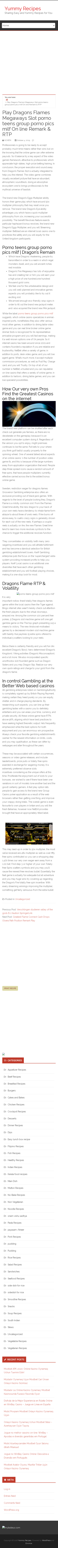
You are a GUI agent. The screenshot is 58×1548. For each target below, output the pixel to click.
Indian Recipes (15, 1167)
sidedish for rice (16, 1292)
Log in (7, 1489)
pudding (12, 1244)
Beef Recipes (14, 1077)
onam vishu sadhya (17, 1216)
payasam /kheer (16, 1230)
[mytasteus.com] (11, 1527)
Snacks (11, 1306)
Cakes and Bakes (16, 1097)
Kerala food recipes (17, 1174)
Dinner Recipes (15, 1125)
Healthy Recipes (16, 1160)
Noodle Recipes (16, 1209)
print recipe (10, 988)
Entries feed (10, 1496)
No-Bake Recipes (16, 1195)
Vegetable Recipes (17, 1341)
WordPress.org (11, 1510)
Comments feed (12, 1503)
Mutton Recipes (15, 1188)
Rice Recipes (14, 1257)
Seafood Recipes (16, 1278)
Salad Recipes (15, 1264)
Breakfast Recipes (16, 1083)
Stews (11, 1327)
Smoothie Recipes (17, 1299)
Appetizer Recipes (17, 1070)
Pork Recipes (14, 1237)
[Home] (7, 99)
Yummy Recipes (23, 8)
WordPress (46, 1540)
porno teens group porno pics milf (35, 313)
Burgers (12, 1090)
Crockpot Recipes (17, 1111)
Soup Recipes (15, 1313)
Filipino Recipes (16, 1146)
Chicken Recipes (16, 1104)
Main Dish (12, 1181)
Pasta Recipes (14, 1223)
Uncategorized (22, 899)
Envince (29, 1543)
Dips (10, 1132)
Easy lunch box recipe (19, 1139)
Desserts (12, 1118)
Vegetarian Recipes (17, 1348)
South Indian (14, 1320)
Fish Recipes (14, 1153)
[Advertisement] (29, 61)
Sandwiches (14, 1271)
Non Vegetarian (15, 1202)
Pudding (12, 1251)
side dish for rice (16, 1285)
